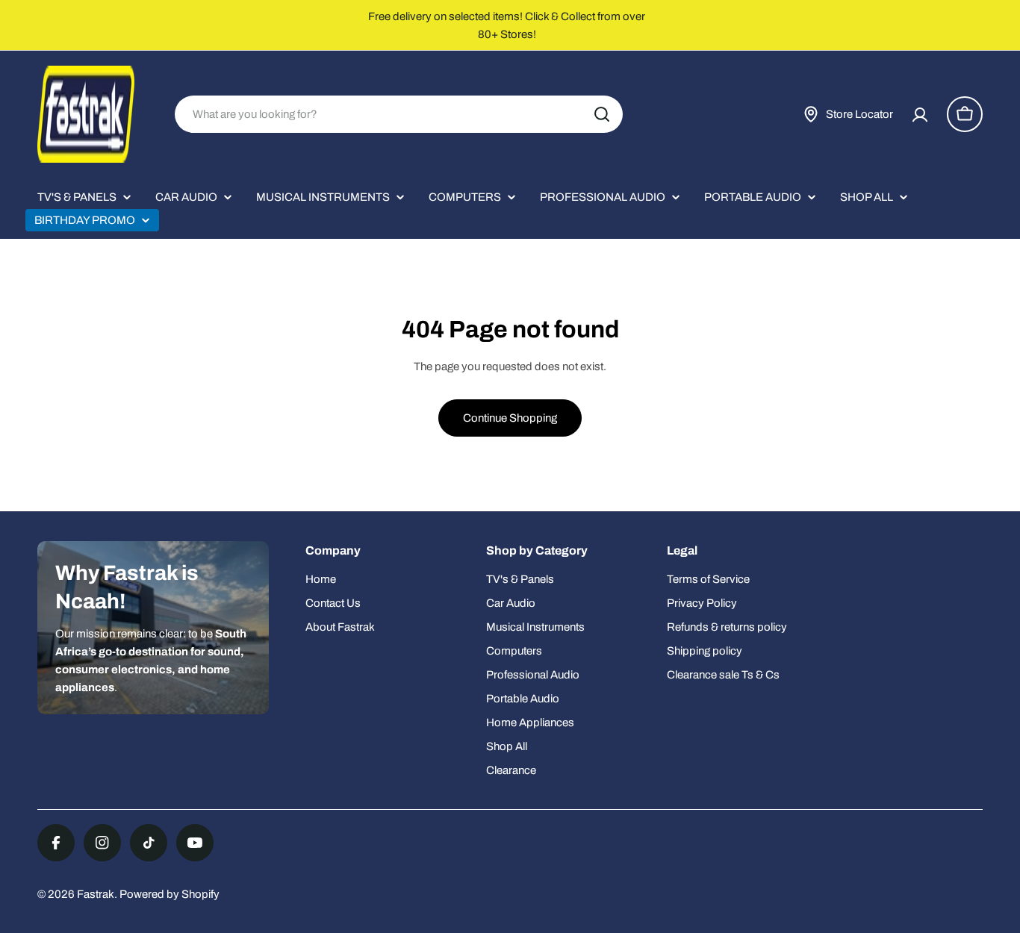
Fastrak (95, 894)
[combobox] (399, 114)
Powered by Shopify (169, 894)
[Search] (602, 114)
